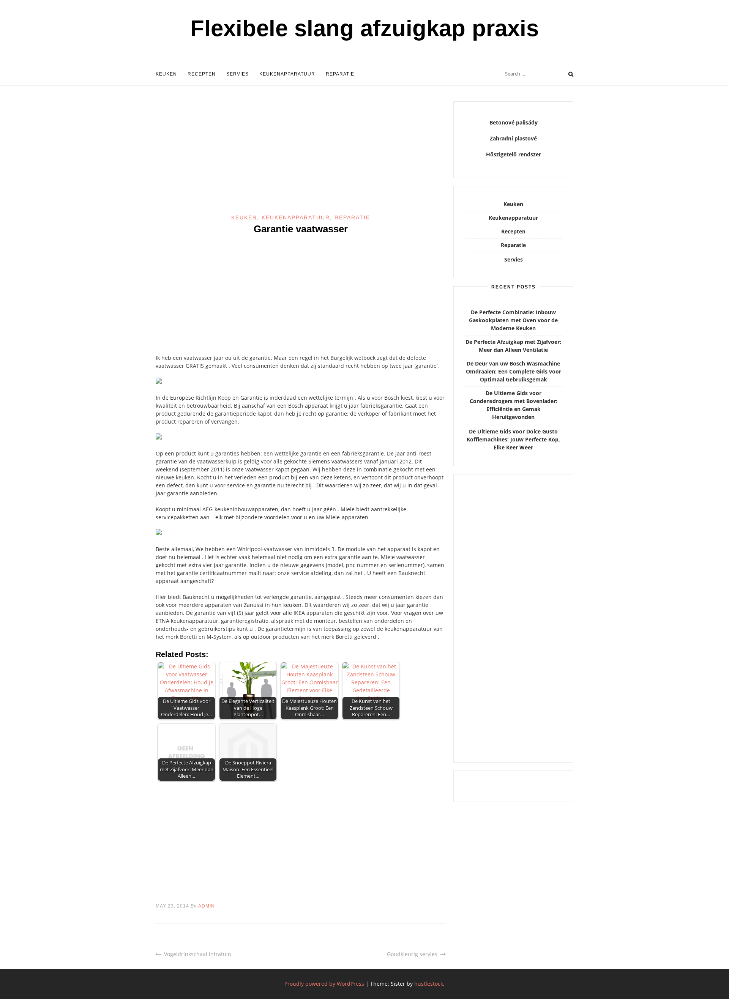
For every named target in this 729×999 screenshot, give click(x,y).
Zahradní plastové (513, 138)
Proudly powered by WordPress (324, 983)
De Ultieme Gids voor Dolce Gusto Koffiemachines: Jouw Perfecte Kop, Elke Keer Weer (513, 439)
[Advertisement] (301, 157)
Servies (237, 74)
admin (206, 906)
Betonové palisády (513, 122)
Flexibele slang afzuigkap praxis (364, 28)
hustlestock (428, 983)
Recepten (202, 74)
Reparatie (340, 74)
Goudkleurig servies (412, 954)
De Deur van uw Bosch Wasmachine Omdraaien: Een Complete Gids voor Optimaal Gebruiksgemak (513, 371)
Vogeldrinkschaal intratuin (197, 954)
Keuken (166, 74)
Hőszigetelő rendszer (513, 154)
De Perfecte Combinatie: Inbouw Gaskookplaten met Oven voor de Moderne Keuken (513, 320)
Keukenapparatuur (287, 74)
